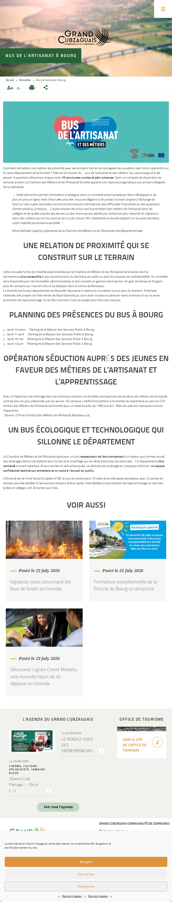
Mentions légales (72, 896)
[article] (44, 561)
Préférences (86, 887)
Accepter (86, 862)
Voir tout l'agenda (58, 807)
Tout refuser (86, 874)
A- (19, 88)
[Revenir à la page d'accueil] (86, 37)
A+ (11, 88)
